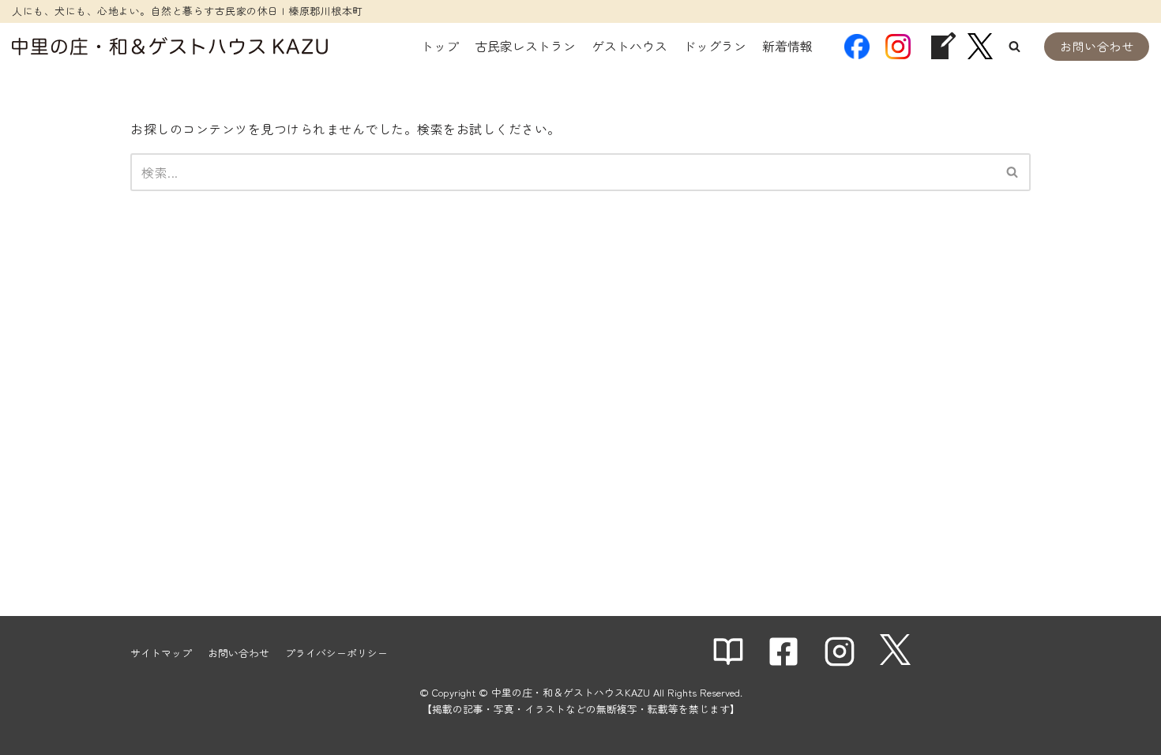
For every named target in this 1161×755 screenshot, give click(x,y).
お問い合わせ (1096, 46)
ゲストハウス (629, 45)
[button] (1014, 46)
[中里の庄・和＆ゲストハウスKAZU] (170, 46)
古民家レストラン (525, 45)
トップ (440, 45)
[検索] (1013, 172)
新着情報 (787, 45)
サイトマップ (161, 652)
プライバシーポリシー (336, 652)
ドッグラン (714, 45)
